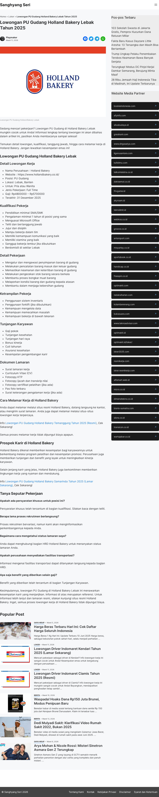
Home (3, 16)
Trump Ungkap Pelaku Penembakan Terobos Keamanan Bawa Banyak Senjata (133, 57)
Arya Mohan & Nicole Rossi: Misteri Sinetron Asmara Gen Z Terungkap (68, 748)
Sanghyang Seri (15, 4)
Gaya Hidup (39, 623)
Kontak (90, 791)
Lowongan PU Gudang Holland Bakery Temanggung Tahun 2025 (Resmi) (51, 423)
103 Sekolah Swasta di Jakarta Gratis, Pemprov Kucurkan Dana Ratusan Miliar (131, 31)
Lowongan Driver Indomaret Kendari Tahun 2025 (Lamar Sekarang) (67, 651)
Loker (11, 16)
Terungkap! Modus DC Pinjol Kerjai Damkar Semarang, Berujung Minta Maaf (133, 70)
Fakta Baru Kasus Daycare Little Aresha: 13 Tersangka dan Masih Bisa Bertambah (134, 44)
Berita (37, 695)
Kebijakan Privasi (107, 791)
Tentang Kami (76, 791)
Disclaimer (125, 791)
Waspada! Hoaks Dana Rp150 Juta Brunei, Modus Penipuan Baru (67, 701)
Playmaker (11, 37)
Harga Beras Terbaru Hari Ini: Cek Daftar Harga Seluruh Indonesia (65, 629)
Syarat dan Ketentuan (145, 791)
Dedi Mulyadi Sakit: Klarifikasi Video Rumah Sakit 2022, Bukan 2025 (67, 725)
